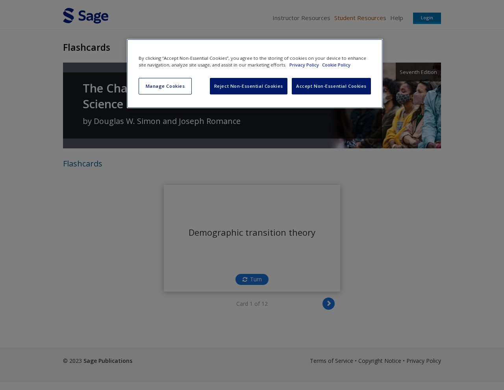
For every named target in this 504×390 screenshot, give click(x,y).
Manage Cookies (165, 86)
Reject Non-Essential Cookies (248, 86)
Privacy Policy (304, 65)
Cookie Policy (336, 65)
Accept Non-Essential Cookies (331, 86)
